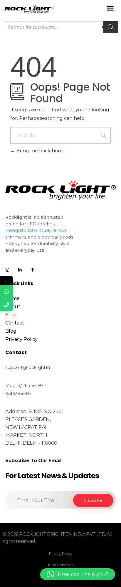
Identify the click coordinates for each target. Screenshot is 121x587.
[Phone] (6, 304)
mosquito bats (21, 230)
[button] (110, 7)
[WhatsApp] (6, 291)
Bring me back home (40, 150)
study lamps (52, 230)
